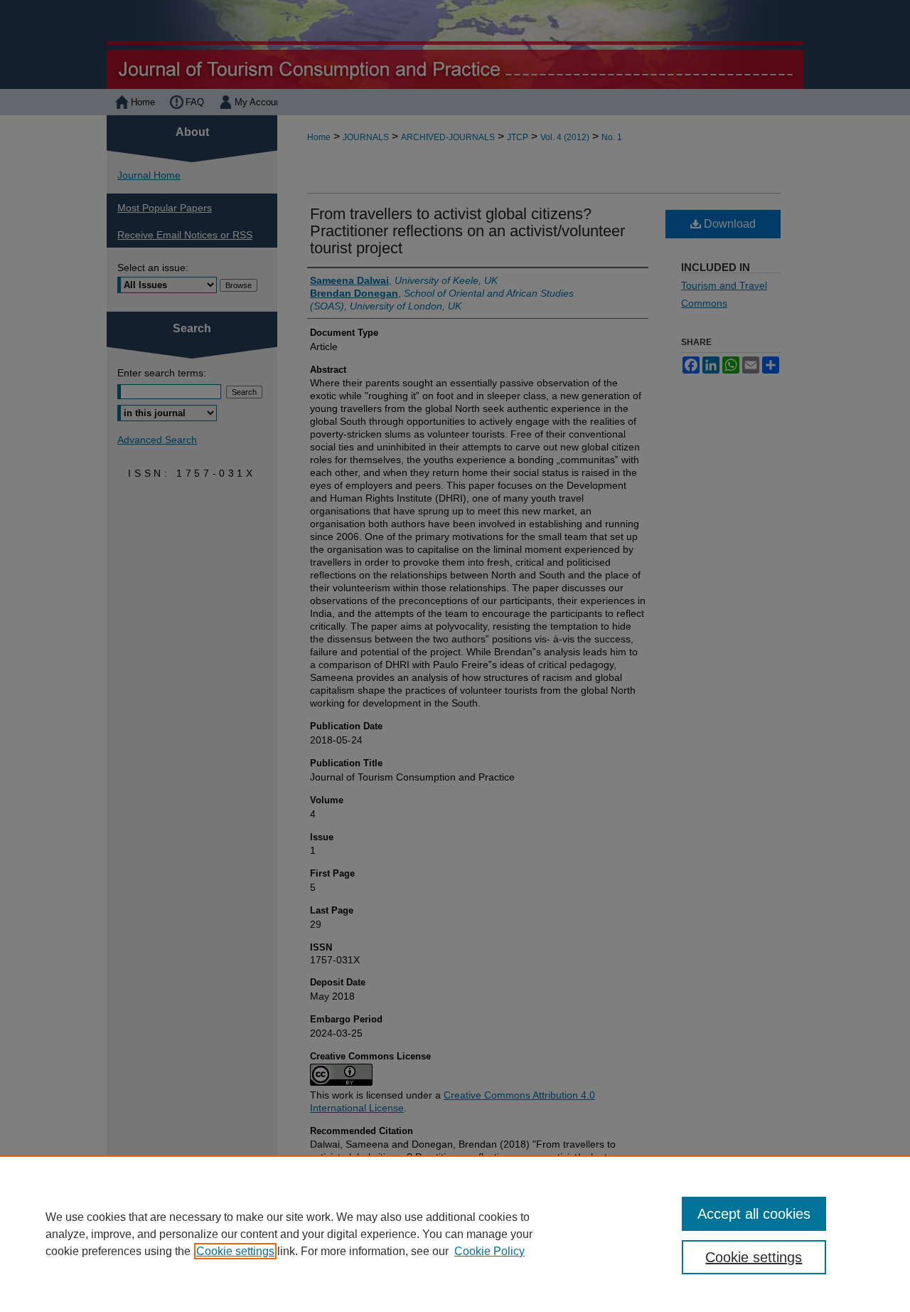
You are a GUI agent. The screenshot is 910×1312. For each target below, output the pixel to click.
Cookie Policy (489, 1251)
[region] (455, 1233)
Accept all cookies (753, 1214)
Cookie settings (235, 1251)
